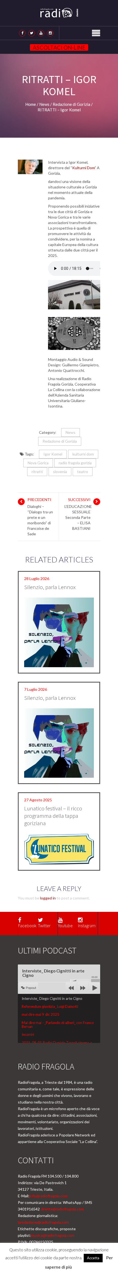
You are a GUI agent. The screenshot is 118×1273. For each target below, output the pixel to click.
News (70, 432)
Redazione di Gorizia (60, 441)
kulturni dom (83, 454)
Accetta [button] (93, 1258)
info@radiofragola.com (48, 1195)
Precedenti (39, 499)
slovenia (60, 471)
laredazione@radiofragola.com (43, 1222)
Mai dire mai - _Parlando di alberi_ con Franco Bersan (58, 1024)
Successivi (79, 499)
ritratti (37, 471)
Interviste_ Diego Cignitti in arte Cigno (52, 998)
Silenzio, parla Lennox (50, 587)
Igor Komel (52, 454)
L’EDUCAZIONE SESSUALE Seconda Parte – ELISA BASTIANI (78, 517)
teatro (82, 471)
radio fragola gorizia (75, 462)
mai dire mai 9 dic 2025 (40, 1014)
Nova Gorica (38, 462)
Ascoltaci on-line (59, 47)
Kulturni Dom (83, 167)
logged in (48, 898)
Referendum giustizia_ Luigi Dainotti (50, 1006)
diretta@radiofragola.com (62, 1209)
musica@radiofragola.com (52, 1235)
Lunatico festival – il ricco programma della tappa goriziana (53, 816)
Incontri (28, 1034)
